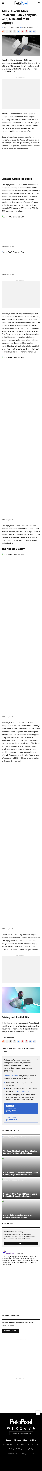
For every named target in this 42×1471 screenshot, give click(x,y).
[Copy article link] (34, 31)
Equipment (7, 1037)
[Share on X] (10, 31)
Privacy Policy (29, 1449)
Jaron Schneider (27, 27)
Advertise (17, 1440)
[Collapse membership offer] (37, 1060)
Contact (8, 1440)
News (5, 27)
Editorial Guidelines (8, 1445)
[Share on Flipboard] (22, 31)
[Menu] (3, 3)
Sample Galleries (23, 1091)
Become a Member (11, 1075)
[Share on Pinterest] (26, 31)
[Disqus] (21, 1276)
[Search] (39, 3)
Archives (33, 1440)
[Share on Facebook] (7, 31)
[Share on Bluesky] (18, 31)
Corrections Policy (33, 1445)
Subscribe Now (10, 1331)
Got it (21, 1243)
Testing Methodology (15, 1449)
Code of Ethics (21, 1445)
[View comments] (38, 27)
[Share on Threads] (14, 31)
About (25, 1440)
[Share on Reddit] (3, 31)
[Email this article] (30, 31)
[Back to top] (38, 1412)
